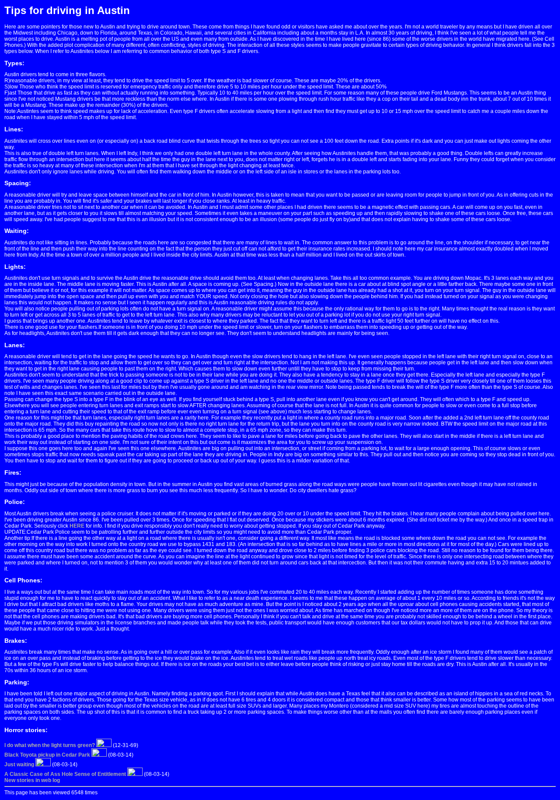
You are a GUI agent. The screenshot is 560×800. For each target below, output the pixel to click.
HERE (77, 526)
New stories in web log (32, 780)
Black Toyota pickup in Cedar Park (47, 755)
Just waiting (19, 764)
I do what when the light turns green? (49, 745)
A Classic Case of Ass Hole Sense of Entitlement (65, 774)
